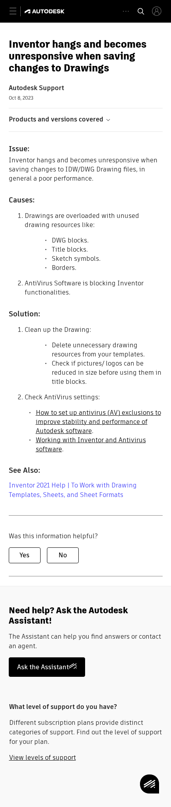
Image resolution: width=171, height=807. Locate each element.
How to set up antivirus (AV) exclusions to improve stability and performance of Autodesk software (98, 421)
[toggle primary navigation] (17, 11)
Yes (24, 555)
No (62, 555)
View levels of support (42, 757)
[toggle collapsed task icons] (126, 11)
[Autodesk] (45, 11)
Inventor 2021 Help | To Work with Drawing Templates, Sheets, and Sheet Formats (73, 490)
